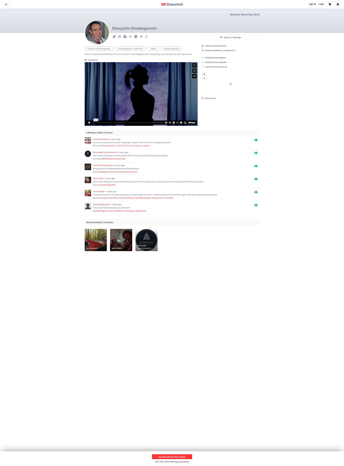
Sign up (312, 4)
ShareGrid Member (101, 204)
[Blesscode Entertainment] (88, 154)
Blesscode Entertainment (105, 152)
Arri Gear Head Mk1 (107, 184)
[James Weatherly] (88, 141)
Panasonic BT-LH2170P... (162, 197)
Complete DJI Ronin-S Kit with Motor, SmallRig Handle (125, 197)
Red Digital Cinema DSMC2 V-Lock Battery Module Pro (121, 211)
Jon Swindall (99, 191)
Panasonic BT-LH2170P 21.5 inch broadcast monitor (126, 145)
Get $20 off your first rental (172, 457)
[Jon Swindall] (88, 193)
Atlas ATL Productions (103, 165)
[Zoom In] (204, 74)
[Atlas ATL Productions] (88, 167)
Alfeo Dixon (98, 178)
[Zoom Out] (204, 78)
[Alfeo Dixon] (88, 180)
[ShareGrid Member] (88, 206)
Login (321, 4)
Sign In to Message (232, 37)
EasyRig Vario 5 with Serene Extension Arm (117, 171)
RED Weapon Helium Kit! (114, 158)
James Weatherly (101, 139)
